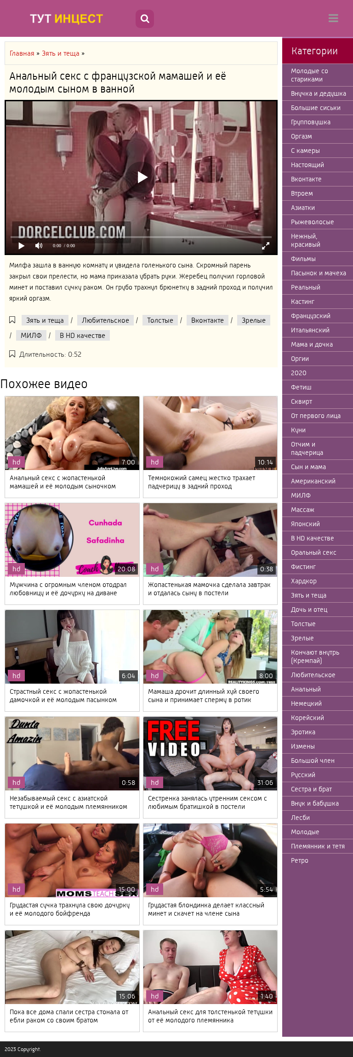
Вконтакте (207, 320)
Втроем (302, 193)
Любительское (105, 320)
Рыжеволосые (312, 222)
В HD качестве (82, 335)
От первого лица (316, 416)
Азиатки (303, 207)
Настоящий (307, 165)
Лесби (300, 817)
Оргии (300, 358)
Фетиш (301, 387)
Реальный (305, 287)
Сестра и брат (311, 789)
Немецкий (306, 703)
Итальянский (310, 330)
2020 (299, 373)
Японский (305, 524)
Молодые (305, 832)
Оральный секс (313, 552)
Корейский (307, 718)
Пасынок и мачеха (318, 273)
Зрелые (254, 320)
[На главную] (68, 18)
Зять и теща (45, 320)
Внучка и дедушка (318, 93)
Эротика (303, 732)
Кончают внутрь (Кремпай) (315, 656)
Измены (303, 746)
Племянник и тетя (318, 846)
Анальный (306, 689)
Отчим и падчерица (307, 448)
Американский (313, 481)
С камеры (305, 150)
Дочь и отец (309, 609)
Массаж (302, 509)
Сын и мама (308, 467)
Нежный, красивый (305, 240)
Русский (303, 775)
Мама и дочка (312, 344)
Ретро (299, 860)
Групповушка (310, 122)
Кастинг (302, 301)
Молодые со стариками (309, 75)
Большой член (313, 760)
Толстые (160, 320)
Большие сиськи (316, 108)
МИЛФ (31, 335)
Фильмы (303, 259)
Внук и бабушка (315, 803)
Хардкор (304, 581)
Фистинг (303, 567)
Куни (298, 430)
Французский (310, 316)
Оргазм (301, 136)
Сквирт (301, 401)
